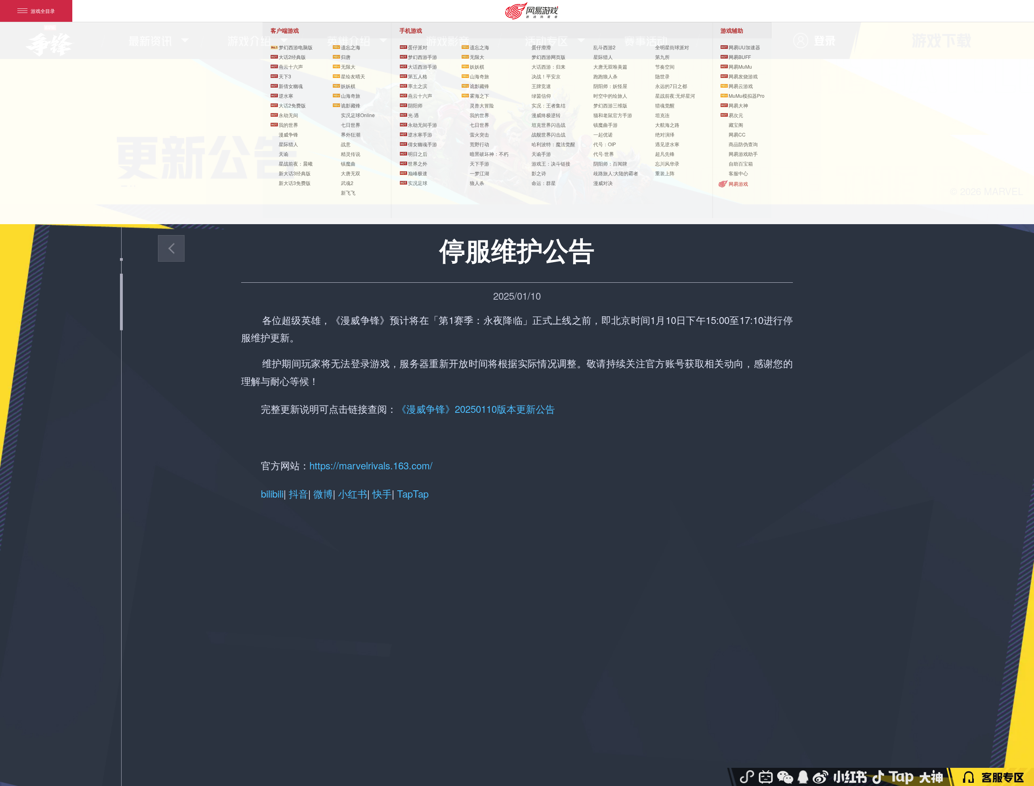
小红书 (352, 493)
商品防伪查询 (743, 144)
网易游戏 (738, 183)
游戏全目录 (43, 10)
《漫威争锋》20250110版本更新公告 (476, 408)
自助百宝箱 (741, 163)
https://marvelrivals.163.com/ (371, 465)
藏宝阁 (736, 124)
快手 (382, 493)
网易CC (737, 134)
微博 (323, 493)
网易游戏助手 (743, 153)
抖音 (298, 493)
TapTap (411, 493)
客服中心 (738, 173)
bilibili (272, 493)
